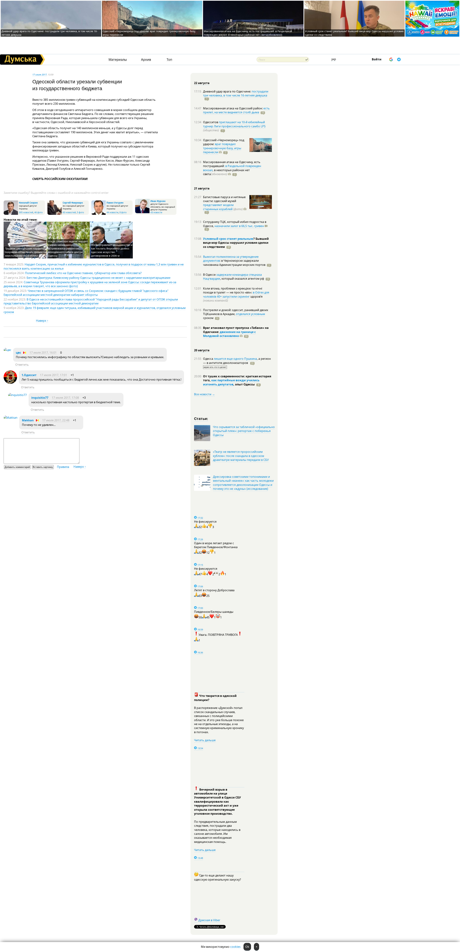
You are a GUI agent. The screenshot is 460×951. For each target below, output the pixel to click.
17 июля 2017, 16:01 (43, 353)
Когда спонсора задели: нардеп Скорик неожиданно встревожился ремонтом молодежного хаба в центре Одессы (68, 248)
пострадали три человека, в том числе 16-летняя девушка (235, 93)
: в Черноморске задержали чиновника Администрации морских (234, 263)
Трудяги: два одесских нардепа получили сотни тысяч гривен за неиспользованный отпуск (25, 252)
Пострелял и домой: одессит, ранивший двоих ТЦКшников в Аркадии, (235, 312)
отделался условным (250, 314)
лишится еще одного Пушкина (235, 359)
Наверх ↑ (42, 321)
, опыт (244, 384)
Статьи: (201, 418)
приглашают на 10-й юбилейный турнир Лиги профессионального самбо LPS (234, 124)
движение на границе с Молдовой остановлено (229, 334)
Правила (63, 467)
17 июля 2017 (39, 74)
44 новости (112, 212)
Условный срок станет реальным (228, 239)
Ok (247, 947)
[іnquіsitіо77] (17, 395)
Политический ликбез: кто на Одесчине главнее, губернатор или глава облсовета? (83, 273)
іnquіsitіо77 (39, 398)
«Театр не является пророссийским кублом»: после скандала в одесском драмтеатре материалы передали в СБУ (241, 456)
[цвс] (7, 350)
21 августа (202, 188)
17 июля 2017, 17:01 (53, 375)
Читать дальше (205, 740)
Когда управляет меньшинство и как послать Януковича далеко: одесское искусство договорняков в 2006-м (111, 250)
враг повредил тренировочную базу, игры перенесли (222, 148)
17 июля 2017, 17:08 (65, 398)
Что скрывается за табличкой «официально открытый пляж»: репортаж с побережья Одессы (244, 431)
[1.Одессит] (10, 383)
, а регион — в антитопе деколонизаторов (237, 361)
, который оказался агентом (242, 279)
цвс (18, 353)
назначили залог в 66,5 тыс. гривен (239, 226)
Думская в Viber (209, 920)
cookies (235, 947)
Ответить (22, 365)
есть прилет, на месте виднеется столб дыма (236, 110)
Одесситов (211, 122)
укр (333, 59)
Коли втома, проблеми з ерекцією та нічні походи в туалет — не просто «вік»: (232, 290)
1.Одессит (29, 375)
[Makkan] (10, 418)
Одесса (208, 359)
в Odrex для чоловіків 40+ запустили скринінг (236, 294)
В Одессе (209, 275)
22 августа (202, 83)
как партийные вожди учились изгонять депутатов (231, 382)
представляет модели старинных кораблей (218, 207)
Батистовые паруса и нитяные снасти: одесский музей (224, 199)
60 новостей (69, 212)
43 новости (156, 212)
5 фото (80, 212)
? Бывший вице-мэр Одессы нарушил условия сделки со (236, 243)
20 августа (202, 350)
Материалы (118, 59)
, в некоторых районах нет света (226, 172)
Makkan (28, 420)
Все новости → (204, 394)
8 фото (122, 212)
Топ (169, 59)
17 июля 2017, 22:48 (55, 420)
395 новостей (26, 212)
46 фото (38, 212)
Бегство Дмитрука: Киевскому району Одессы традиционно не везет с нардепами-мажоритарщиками (98, 278)
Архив (146, 59)
